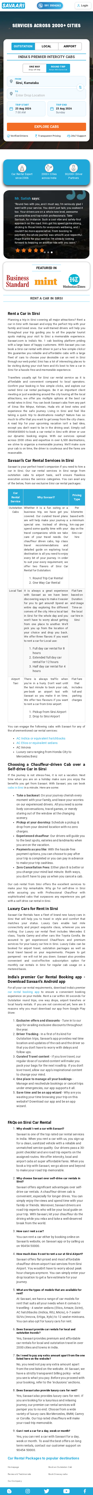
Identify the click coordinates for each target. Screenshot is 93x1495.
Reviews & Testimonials (19, 1474)
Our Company (15, 1481)
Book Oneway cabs (57, 1474)
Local (46, 46)
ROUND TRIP (58, 68)
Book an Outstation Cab (60, 1467)
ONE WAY (34, 68)
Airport (70, 46)
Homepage (13, 1467)
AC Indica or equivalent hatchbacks (41, 738)
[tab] (45, 252)
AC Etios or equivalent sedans (37, 743)
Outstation (23, 46)
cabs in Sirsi (15, 787)
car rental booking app (23, 992)
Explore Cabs (46, 127)
